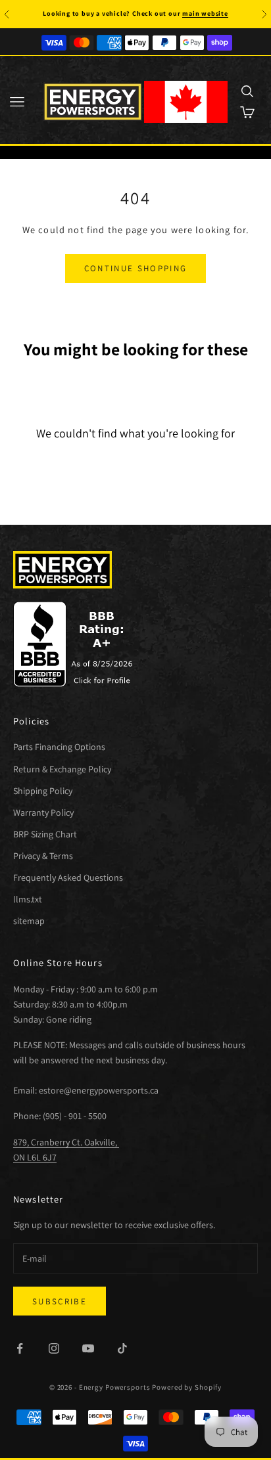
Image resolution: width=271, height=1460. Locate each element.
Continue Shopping (135, 268)
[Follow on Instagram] (54, 1348)
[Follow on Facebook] (19, 1348)
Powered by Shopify (187, 1387)
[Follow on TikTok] (122, 1348)
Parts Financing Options (59, 747)
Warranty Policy (43, 812)
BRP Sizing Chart (45, 834)
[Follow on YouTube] (88, 1348)
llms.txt (27, 899)
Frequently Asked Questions (68, 877)
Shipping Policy (42, 791)
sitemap (29, 921)
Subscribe (59, 1301)
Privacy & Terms (43, 856)
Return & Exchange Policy (62, 769)
